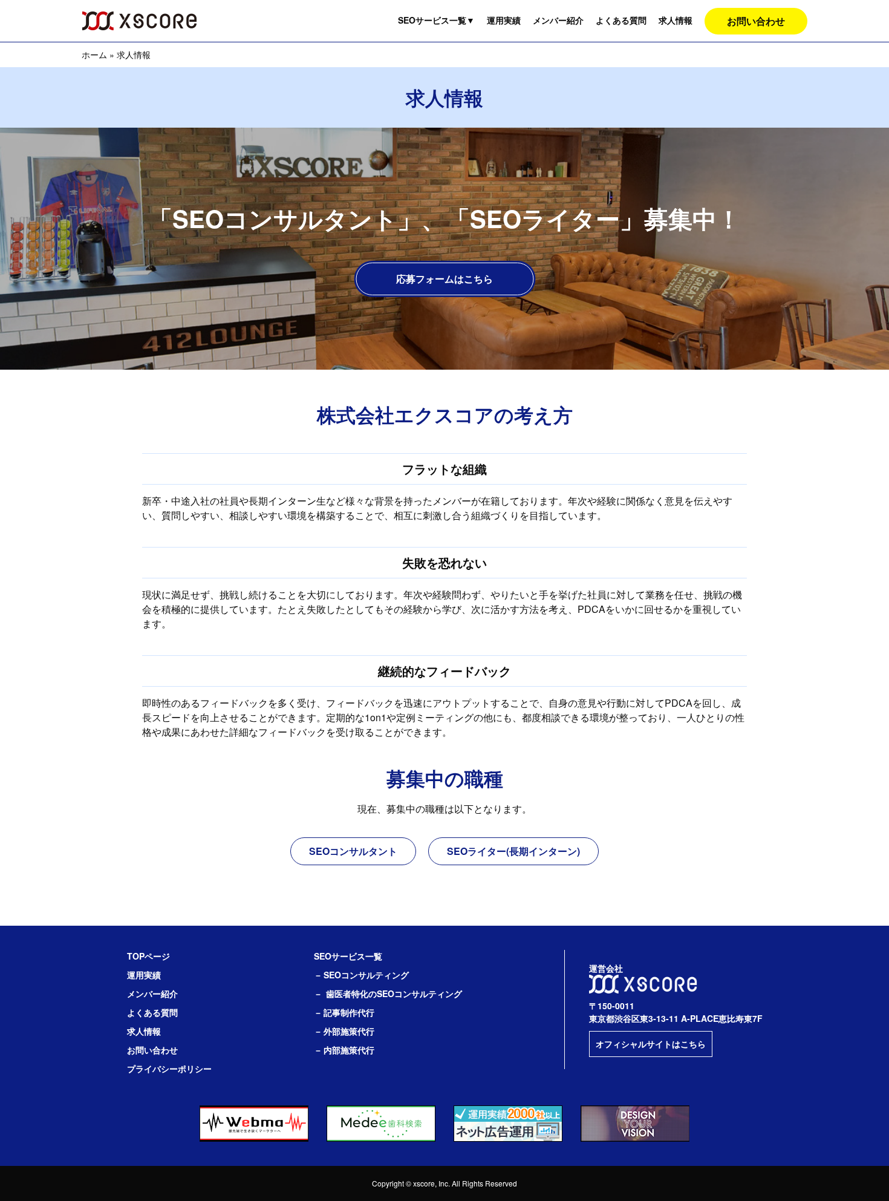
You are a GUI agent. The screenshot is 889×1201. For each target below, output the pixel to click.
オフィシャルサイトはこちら (651, 1044)
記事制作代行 (349, 1012)
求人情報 (675, 20)
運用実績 (504, 20)
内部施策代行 (349, 1050)
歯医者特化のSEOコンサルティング (394, 993)
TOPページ (148, 956)
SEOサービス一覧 (436, 20)
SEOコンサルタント (353, 851)
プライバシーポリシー (169, 1068)
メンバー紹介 (558, 20)
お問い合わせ (756, 21)
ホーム (94, 54)
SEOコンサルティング (366, 975)
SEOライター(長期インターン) (513, 851)
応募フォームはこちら (444, 279)
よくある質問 (621, 20)
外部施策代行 (349, 1031)
